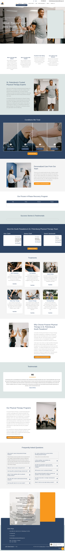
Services (25, 3)
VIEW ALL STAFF (32, 248)
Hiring (48, 3)
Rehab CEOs (42, 546)
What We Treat (31, 3)
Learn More (10, 148)
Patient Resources (41, 3)
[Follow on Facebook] (34, 1)
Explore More (32, 153)
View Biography (18, 243)
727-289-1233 (27, 519)
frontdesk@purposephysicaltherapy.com (17, 538)
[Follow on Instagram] (36, 1)
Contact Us (53, 3)
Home (17, 3)
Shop (36, 3)
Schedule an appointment (42, 183)
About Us (20, 3)
